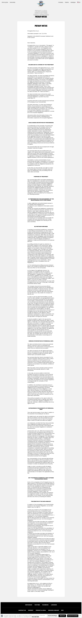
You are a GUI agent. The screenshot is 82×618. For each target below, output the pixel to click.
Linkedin (54, 604)
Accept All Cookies (73, 615)
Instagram (28, 604)
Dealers (67, 2)
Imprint (30, 610)
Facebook (45, 604)
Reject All (62, 615)
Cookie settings (41, 13)
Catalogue (73, 2)
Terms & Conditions (41, 15)
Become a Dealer (53, 610)
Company (60, 2)
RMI (62, 610)
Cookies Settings (52, 615)
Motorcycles (5, 2)
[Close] (80, 615)
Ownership (12, 2)
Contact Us (22, 610)
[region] (41, 616)
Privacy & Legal (41, 11)
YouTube (37, 604)
